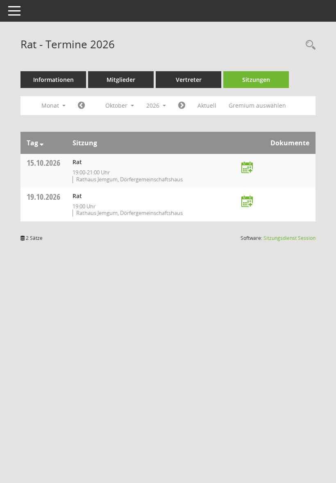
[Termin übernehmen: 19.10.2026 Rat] (247, 202)
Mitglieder (121, 80)
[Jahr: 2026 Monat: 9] (81, 105)
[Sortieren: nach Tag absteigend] (41, 142)
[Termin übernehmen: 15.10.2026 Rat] (247, 168)
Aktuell (207, 105)
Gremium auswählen (257, 105)
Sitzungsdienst (289, 238)
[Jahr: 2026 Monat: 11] (181, 105)
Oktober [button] (117, 105)
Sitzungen (256, 80)
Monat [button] (51, 105)
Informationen (53, 80)
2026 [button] (153, 105)
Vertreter (189, 80)
